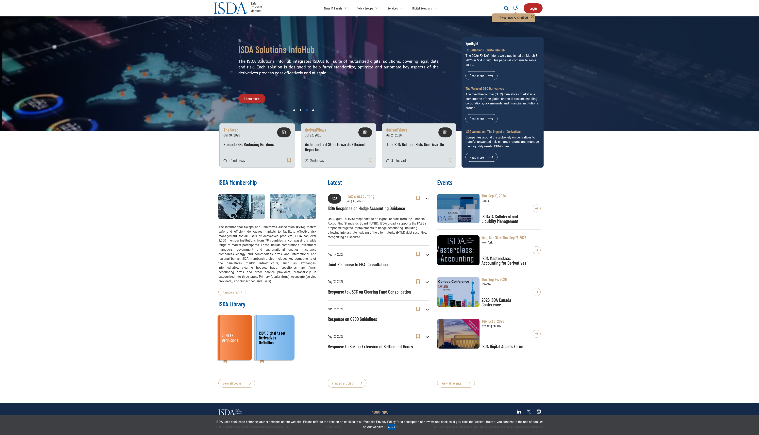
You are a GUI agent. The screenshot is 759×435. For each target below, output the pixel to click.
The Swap (231, 129)
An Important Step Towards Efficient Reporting (335, 146)
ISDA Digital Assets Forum (502, 346)
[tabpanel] (379, 73)
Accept (391, 427)
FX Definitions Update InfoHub (485, 50)
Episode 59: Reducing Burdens (249, 144)
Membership (231, 292)
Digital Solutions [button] (422, 8)
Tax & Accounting (360, 196)
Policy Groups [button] (365, 8)
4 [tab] (313, 110)
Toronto (486, 284)
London (485, 200)
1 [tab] (294, 110)
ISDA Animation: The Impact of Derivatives (493, 131)
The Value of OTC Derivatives (484, 88)
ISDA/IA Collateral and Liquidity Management (499, 219)
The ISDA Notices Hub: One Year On (415, 144)
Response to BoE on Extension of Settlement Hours (370, 346)
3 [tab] (307, 110)
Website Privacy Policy (380, 422)
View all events (451, 383)
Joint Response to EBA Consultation (358, 264)
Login (533, 8)
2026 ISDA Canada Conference (496, 302)
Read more (477, 75)
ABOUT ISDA (380, 412)
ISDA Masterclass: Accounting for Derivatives (503, 260)
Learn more (252, 105)
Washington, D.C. (491, 325)
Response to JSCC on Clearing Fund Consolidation (369, 292)
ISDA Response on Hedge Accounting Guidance (366, 208)
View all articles (342, 383)
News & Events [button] (333, 8)
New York (487, 242)
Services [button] (393, 8)
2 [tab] (300, 110)
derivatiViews (315, 129)
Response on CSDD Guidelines (352, 319)
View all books (232, 383)
